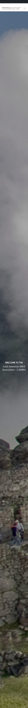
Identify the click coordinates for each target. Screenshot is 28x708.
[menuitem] (24, 8)
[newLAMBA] (11, 8)
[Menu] (24, 8)
